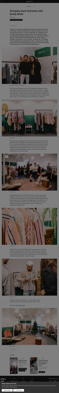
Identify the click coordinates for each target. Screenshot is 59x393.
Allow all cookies (7, 390)
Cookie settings (18, 390)
